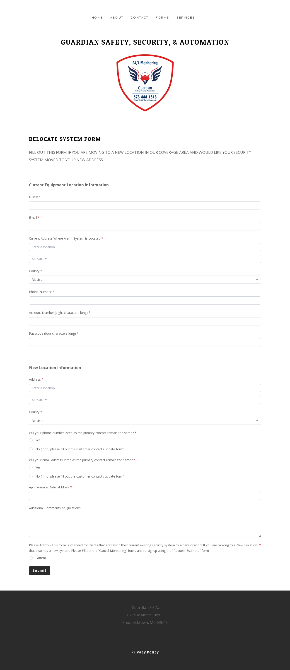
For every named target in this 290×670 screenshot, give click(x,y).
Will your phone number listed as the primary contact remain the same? (81, 433)
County (34, 271)
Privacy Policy (145, 652)
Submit (40, 570)
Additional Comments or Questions (55, 508)
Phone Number (40, 292)
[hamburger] (9, 7)
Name (33, 197)
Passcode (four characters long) (52, 333)
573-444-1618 (145, 629)
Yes (38, 440)
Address (35, 379)
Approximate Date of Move (49, 487)
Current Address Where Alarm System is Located (64, 238)
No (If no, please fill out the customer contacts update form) (79, 449)
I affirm (40, 558)
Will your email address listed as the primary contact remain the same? (81, 460)
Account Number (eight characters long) (58, 312)
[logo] (145, 8)
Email (33, 217)
